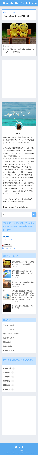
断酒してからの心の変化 (11, 333)
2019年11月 (8, 368)
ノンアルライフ (8, 329)
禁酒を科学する (8, 346)
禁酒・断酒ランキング (8, 248)
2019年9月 (8, 372)
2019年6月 (8, 385)
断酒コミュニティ (9, 338)
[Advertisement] (19, 79)
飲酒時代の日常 (8, 350)
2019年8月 (8, 377)
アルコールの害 (8, 325)
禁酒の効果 (7, 342)
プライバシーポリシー (18, 450)
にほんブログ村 (7, 239)
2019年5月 (8, 389)
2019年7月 (8, 381)
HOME (20, 447)
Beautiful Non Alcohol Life (19, 3)
